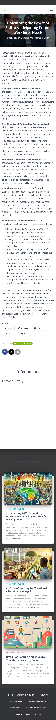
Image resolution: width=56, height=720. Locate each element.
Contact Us (15, 708)
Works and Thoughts (22, 343)
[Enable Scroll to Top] (51, 715)
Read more (16, 539)
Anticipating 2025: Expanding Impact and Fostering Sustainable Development (26, 516)
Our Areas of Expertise (36, 701)
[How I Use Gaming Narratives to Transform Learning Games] (28, 632)
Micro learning (16, 701)
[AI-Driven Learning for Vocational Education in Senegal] (28, 563)
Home (10, 695)
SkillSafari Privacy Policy (35, 708)
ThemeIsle (37, 714)
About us (44, 695)
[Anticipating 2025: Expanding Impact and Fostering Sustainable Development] (28, 488)
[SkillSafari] (6, 9)
